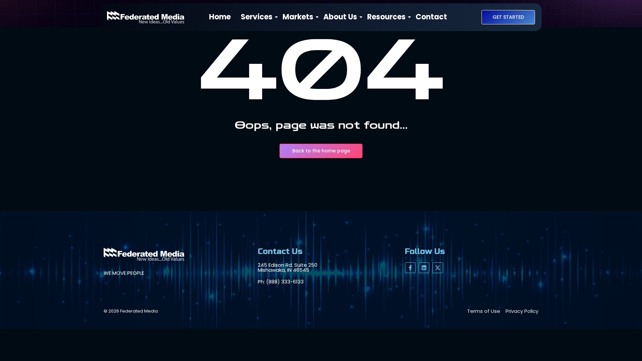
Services (257, 17)
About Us (340, 17)
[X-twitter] (437, 267)
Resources (386, 17)
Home (220, 17)
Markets (298, 17)
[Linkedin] (424, 267)
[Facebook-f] (410, 267)
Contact (431, 17)
